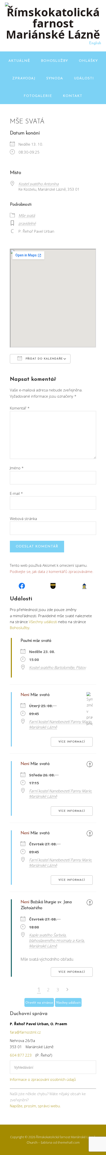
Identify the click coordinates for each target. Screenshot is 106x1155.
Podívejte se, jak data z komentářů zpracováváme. (51, 571)
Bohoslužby (54, 61)
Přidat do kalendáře (43, 359)
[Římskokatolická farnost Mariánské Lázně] (53, 34)
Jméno (17, 467)
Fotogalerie (38, 96)
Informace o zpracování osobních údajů (43, 1079)
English (95, 43)
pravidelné (27, 223)
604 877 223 (21, 1055)
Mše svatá (26, 215)
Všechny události (43, 621)
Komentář (20, 408)
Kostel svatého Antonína (38, 183)
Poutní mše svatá (35, 641)
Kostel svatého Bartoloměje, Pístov (57, 667)
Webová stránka (23, 518)
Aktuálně (19, 61)
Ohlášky (88, 61)
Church (32, 1142)
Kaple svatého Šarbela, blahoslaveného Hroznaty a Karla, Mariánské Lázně (57, 940)
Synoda (54, 78)
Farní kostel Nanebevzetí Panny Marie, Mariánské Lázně (60, 724)
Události (84, 78)
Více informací (71, 742)
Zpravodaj (23, 78)
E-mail (16, 493)
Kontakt (72, 96)
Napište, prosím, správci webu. (35, 1105)
